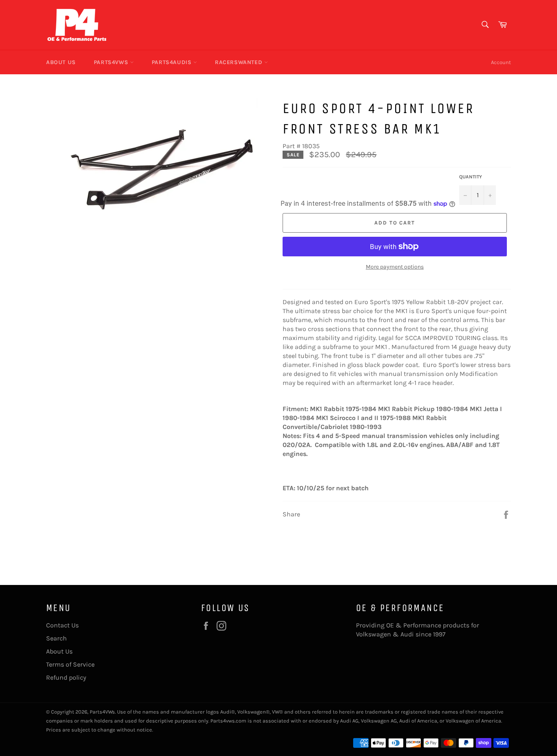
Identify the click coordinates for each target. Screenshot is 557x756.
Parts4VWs (112, 62)
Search (56, 638)
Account (501, 62)
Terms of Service (70, 664)
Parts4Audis (172, 62)
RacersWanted (239, 62)
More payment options (395, 266)
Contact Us (62, 625)
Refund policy (66, 677)
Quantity (470, 177)
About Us (61, 62)
